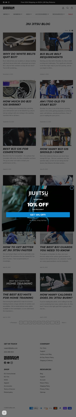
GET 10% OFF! (38, 214)
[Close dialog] (71, 187)
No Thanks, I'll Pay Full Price (38, 220)
